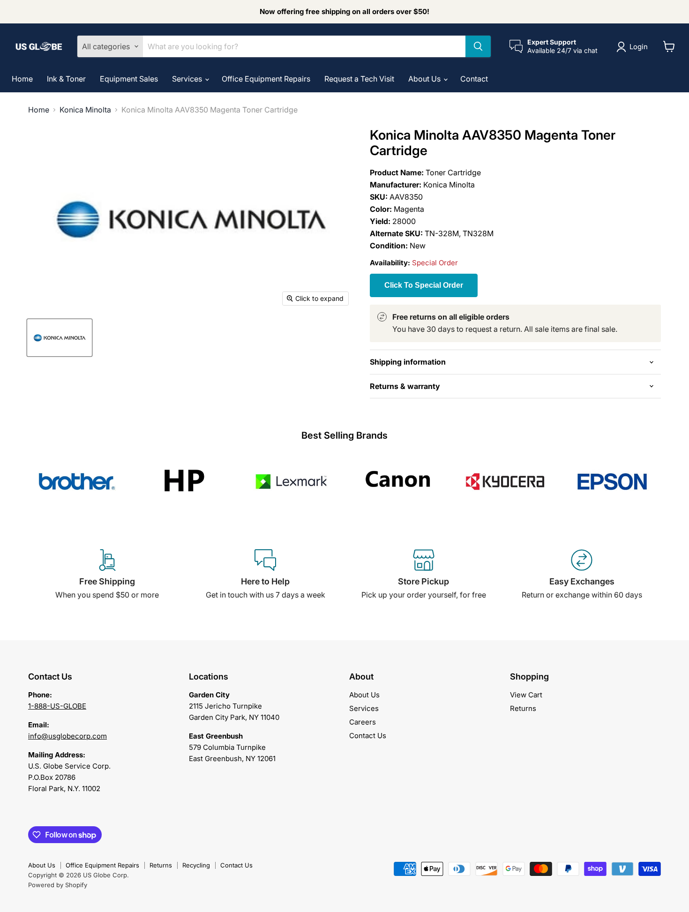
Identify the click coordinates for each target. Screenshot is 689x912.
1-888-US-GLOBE (57, 706)
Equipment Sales (129, 78)
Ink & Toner (66, 78)
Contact (474, 78)
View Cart (526, 694)
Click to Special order (423, 285)
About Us (425, 78)
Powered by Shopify (57, 885)
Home (22, 78)
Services (188, 78)
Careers (362, 722)
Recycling (196, 865)
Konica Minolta (85, 109)
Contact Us (367, 735)
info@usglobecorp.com (67, 736)
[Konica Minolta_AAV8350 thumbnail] (59, 337)
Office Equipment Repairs (266, 78)
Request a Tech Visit (359, 78)
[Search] (478, 46)
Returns (523, 708)
